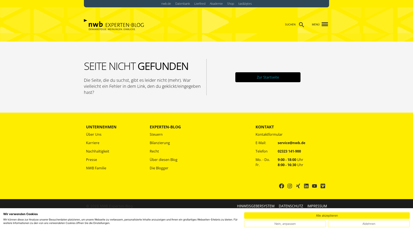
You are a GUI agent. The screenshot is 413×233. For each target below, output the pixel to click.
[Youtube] (314, 186)
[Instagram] (290, 186)
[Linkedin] (306, 186)
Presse (91, 159)
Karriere (92, 142)
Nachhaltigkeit (97, 151)
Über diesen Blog (163, 159)
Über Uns (94, 134)
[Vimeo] (323, 186)
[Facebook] (281, 186)
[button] (323, 24)
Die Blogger (159, 168)
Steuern (156, 134)
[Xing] (298, 186)
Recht (154, 151)
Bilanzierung (160, 142)
